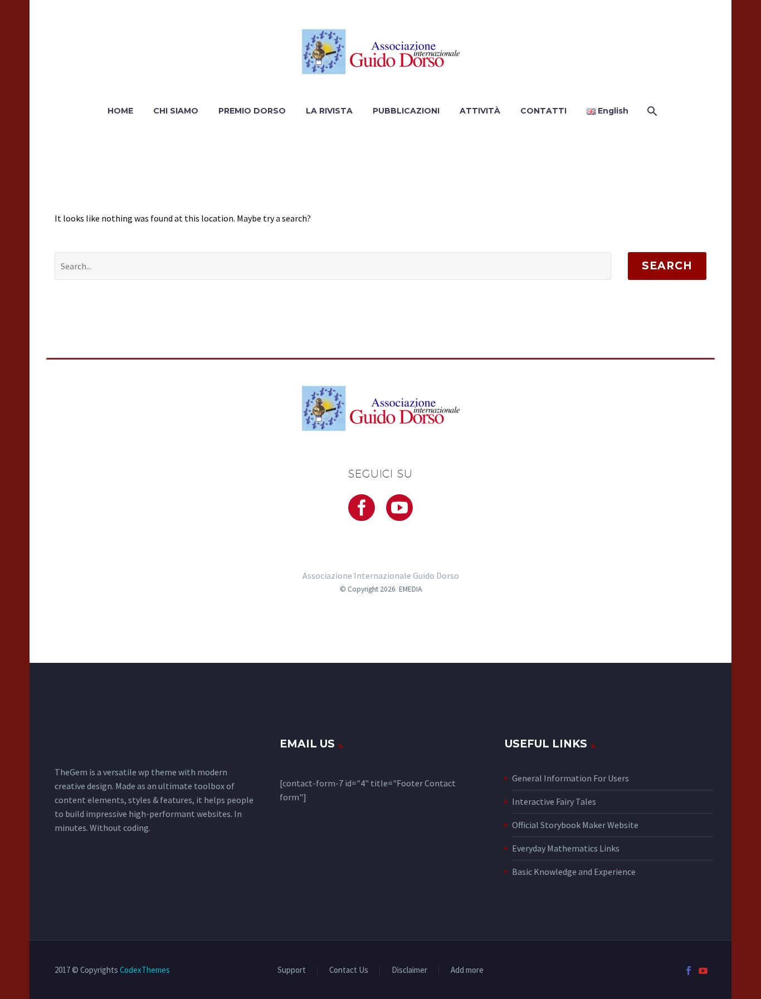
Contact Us (348, 970)
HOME (120, 111)
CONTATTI (543, 111)
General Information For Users (570, 778)
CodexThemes (145, 969)
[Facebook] (688, 970)
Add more (467, 970)
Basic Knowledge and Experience (574, 871)
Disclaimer (409, 970)
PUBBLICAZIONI (406, 111)
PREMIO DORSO (252, 111)
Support (291, 970)
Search (667, 265)
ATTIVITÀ (480, 111)
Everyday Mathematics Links (565, 848)
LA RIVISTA (329, 111)
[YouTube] (703, 970)
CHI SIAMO (175, 111)
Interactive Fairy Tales (554, 801)
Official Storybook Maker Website (575, 824)
